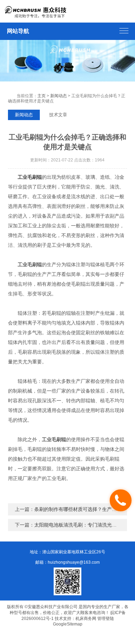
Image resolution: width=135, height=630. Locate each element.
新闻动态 (58, 95)
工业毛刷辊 (30, 177)
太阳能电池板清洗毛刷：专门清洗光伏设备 (80, 525)
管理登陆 (105, 618)
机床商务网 (85, 618)
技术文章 (58, 114)
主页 (41, 95)
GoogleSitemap (67, 624)
